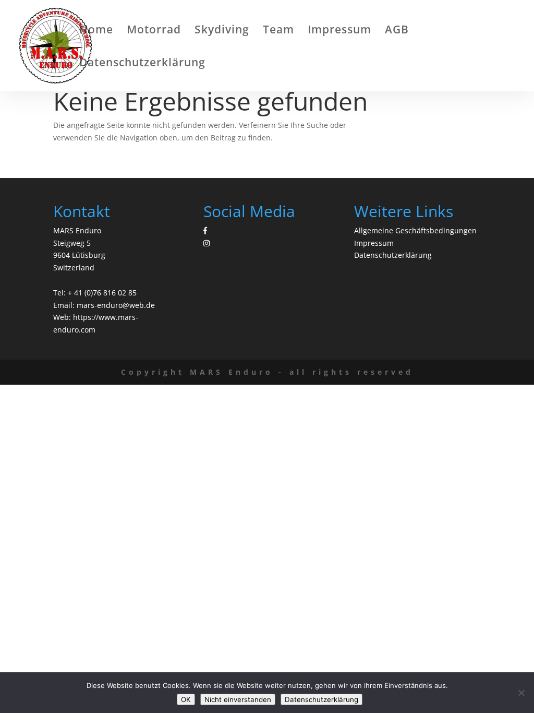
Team (278, 31)
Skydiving (222, 31)
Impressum (339, 31)
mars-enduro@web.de (116, 305)
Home (96, 31)
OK (186, 699)
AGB (397, 31)
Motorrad (154, 31)
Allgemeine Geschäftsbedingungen (415, 230)
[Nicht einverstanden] (521, 692)
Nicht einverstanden (237, 699)
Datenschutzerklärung (142, 63)
